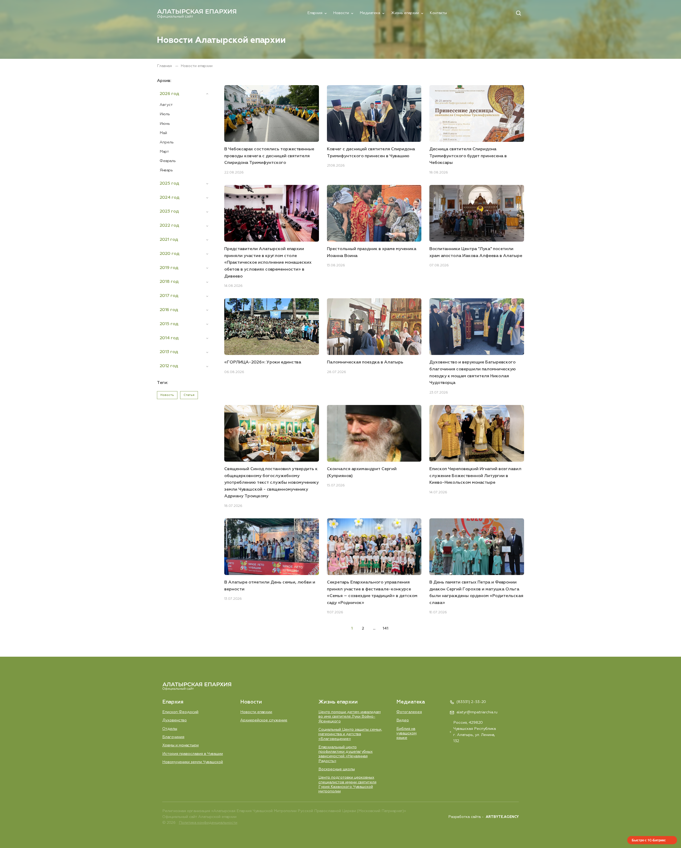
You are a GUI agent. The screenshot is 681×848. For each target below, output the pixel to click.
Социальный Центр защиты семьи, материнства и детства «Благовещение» (350, 734)
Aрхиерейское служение (263, 720)
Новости (341, 13)
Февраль (168, 161)
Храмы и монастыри (180, 745)
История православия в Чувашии (192, 754)
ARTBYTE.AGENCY (502, 817)
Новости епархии (256, 712)
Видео (402, 720)
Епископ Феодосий (180, 712)
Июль (165, 114)
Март (164, 152)
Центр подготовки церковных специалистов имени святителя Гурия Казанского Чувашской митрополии (347, 784)
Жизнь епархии (405, 13)
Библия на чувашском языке (406, 733)
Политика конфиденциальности (208, 823)
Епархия (314, 13)
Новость (167, 395)
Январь (166, 170)
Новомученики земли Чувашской (192, 762)
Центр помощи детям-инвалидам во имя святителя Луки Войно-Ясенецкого (349, 716)
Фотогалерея (409, 712)
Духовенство (174, 720)
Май (163, 133)
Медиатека (370, 13)
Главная (165, 66)
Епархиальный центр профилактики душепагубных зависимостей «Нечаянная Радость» (345, 754)
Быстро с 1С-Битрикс (649, 840)
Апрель (167, 142)
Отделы (169, 729)
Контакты (438, 13)
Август (166, 105)
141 (385, 628)
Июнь (165, 124)
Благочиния (173, 737)
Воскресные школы (336, 769)
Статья (189, 395)
